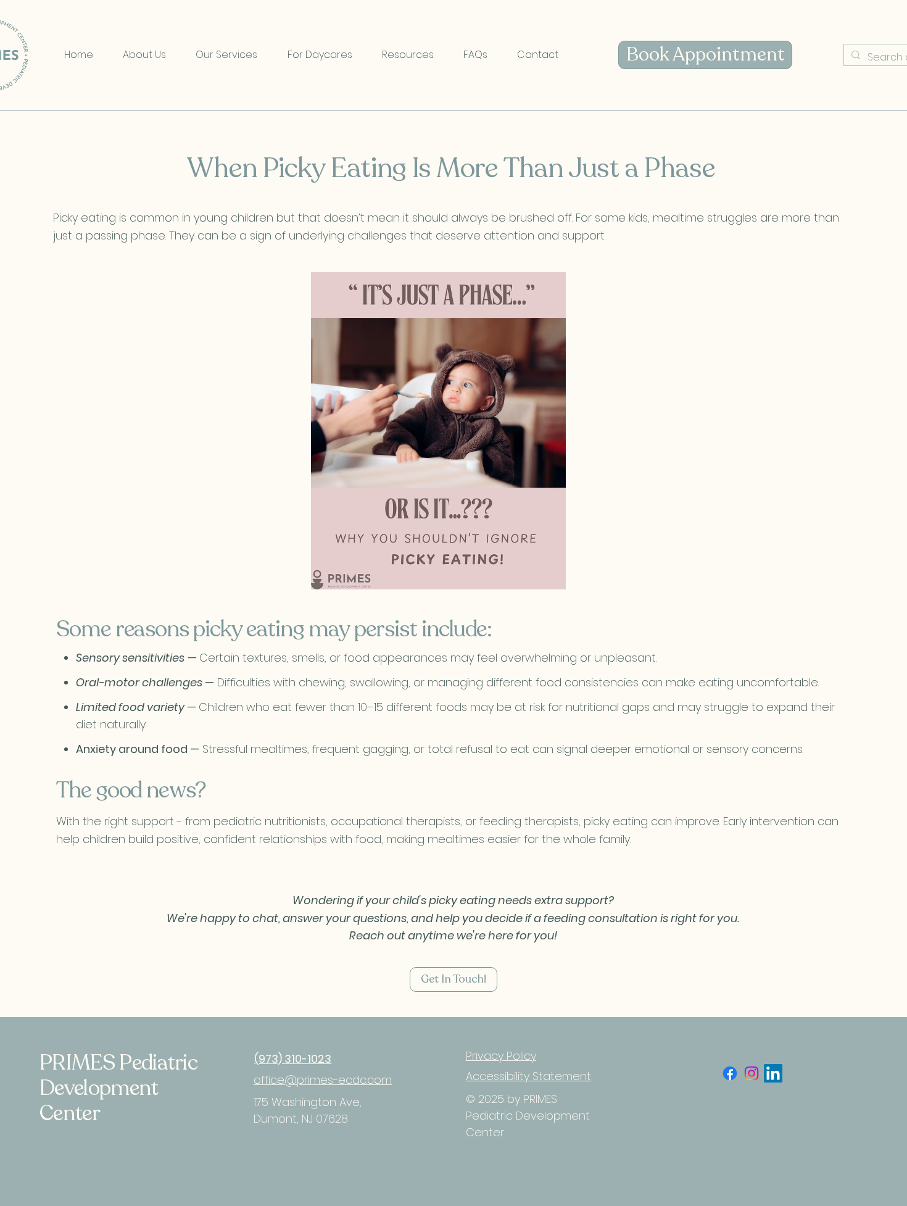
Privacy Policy (501, 1055)
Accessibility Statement (528, 1076)
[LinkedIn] (773, 1073)
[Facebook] (730, 1073)
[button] (144, 55)
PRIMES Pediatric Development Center (118, 1088)
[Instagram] (751, 1073)
